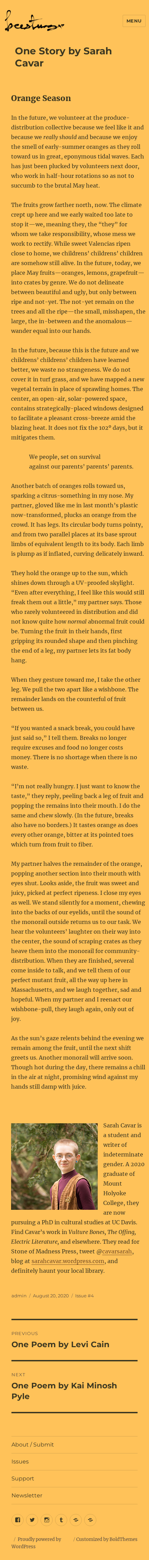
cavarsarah (117, 1251)
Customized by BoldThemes (107, 1539)
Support (22, 1478)
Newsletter (26, 1495)
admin (19, 1295)
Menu (134, 21)
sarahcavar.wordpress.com (68, 1261)
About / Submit (32, 1444)
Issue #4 (84, 1295)
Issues (20, 1461)
